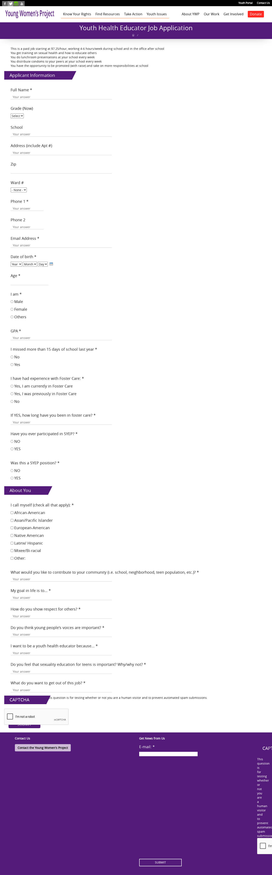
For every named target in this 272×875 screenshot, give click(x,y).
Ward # (17, 182)
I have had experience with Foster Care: (47, 378)
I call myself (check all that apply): (42, 505)
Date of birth (23, 256)
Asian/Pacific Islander (33, 520)
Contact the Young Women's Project (43, 748)
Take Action (133, 14)
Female (20, 309)
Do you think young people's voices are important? (57, 627)
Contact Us (263, 2)
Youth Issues (157, 14)
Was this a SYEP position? (35, 462)
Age (15, 275)
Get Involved (234, 14)
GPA (16, 330)
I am (16, 294)
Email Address (25, 238)
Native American (29, 535)
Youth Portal (245, 2)
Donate (256, 14)
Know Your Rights (77, 14)
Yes (17, 364)
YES (17, 448)
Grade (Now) (22, 108)
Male (18, 301)
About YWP (191, 14)
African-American (29, 512)
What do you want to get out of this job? (48, 682)
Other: (20, 558)
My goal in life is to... (31, 590)
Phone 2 (18, 219)
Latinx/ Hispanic (28, 543)
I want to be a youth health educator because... (54, 645)
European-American (32, 527)
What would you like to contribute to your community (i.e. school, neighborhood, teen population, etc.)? (105, 572)
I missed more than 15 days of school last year (54, 349)
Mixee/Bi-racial (27, 550)
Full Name (21, 89)
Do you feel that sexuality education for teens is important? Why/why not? (78, 664)
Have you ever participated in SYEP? (44, 433)
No (17, 356)
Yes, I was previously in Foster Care (45, 393)
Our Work (211, 14)
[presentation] (51, 264)
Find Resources (107, 14)
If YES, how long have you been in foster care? (53, 415)
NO (17, 441)
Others (20, 316)
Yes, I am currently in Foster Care (43, 386)
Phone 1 (19, 201)
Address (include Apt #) (31, 145)
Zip (13, 164)
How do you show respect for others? (46, 609)
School (17, 127)
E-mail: (147, 746)
